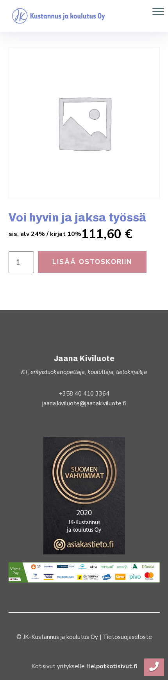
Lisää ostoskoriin (92, 261)
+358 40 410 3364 (84, 394)
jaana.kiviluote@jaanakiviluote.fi (84, 403)
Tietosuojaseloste (127, 637)
